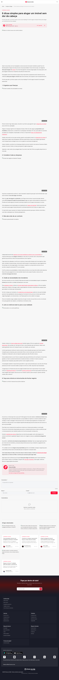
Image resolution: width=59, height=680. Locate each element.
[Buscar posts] (57, 2)
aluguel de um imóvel (41, 124)
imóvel (13, 69)
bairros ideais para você (16, 343)
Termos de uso (24, 673)
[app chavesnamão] (8, 653)
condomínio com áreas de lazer (25, 292)
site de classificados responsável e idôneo (28, 285)
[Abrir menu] (2, 2)
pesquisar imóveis (8, 285)
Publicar (54, 492)
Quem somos (6, 600)
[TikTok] (24, 657)
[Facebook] (4, 657)
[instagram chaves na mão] (34, 657)
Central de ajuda (6, 642)
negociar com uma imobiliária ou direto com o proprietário (27, 254)
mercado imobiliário (29, 459)
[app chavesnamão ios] (18, 653)
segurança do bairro (11, 370)
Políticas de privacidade (33, 673)
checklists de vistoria (11, 434)
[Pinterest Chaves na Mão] (54, 657)
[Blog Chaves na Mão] (29, 2)
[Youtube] (14, 657)
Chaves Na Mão (12, 467)
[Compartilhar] (44, 25)
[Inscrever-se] (41, 589)
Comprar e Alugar (9, 6)
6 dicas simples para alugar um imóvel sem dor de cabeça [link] (24, 6)
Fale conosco (6, 602)
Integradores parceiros (7, 604)
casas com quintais (31, 205)
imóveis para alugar (42, 452)
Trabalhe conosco (7, 606)
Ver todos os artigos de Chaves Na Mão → (17, 473)
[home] (29, 669)
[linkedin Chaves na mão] (44, 657)
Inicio (3, 6)
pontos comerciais (26, 370)
